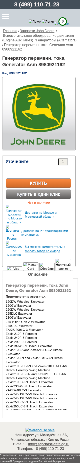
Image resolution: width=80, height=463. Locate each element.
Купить (38, 183)
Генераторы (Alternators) (56, 40)
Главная (10, 31)
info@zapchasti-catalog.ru (48, 444)
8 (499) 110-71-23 (36, 4)
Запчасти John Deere (37, 31)
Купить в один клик (38, 194)
